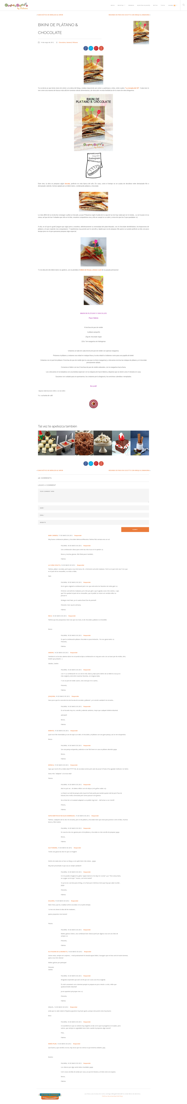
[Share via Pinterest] (96, 48)
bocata (67, 183)
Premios (131, 5)
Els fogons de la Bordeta (57, 952)
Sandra (51, 652)
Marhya (51, 731)
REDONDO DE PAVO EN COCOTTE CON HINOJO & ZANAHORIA (129, 15)
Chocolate (62, 42)
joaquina (51, 696)
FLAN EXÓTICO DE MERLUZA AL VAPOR (50, 15)
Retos (155, 5)
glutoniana (52, 848)
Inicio (113, 5)
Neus (50, 616)
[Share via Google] (101, 48)
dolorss (51, 901)
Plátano (75, 42)
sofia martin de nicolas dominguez (61, 816)
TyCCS (163, 5)
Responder (78, 535)
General (69, 42)
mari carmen (53, 535)
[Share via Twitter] (91, 48)
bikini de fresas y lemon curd (90, 270)
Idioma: (171, 5)
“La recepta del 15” (132, 88)
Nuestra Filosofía (143, 5)
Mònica (51, 765)
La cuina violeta (54, 565)
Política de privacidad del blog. (112, 1096)
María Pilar (52, 1044)
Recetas (120, 5)
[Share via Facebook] (85, 48)
